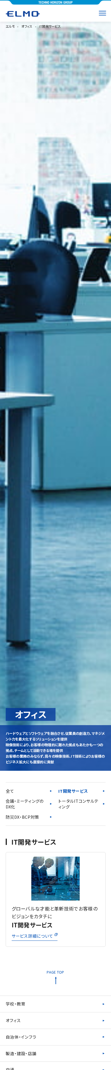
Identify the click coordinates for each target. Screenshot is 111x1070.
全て (10, 791)
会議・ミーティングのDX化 (25, 804)
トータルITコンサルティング (78, 804)
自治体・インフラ (21, 1037)
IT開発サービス (73, 791)
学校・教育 (16, 1004)
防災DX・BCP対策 (22, 817)
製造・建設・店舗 (21, 1053)
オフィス (13, 1020)
